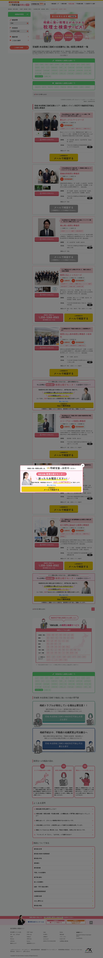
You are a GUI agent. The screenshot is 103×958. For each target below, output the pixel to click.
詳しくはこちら (51, 485)
